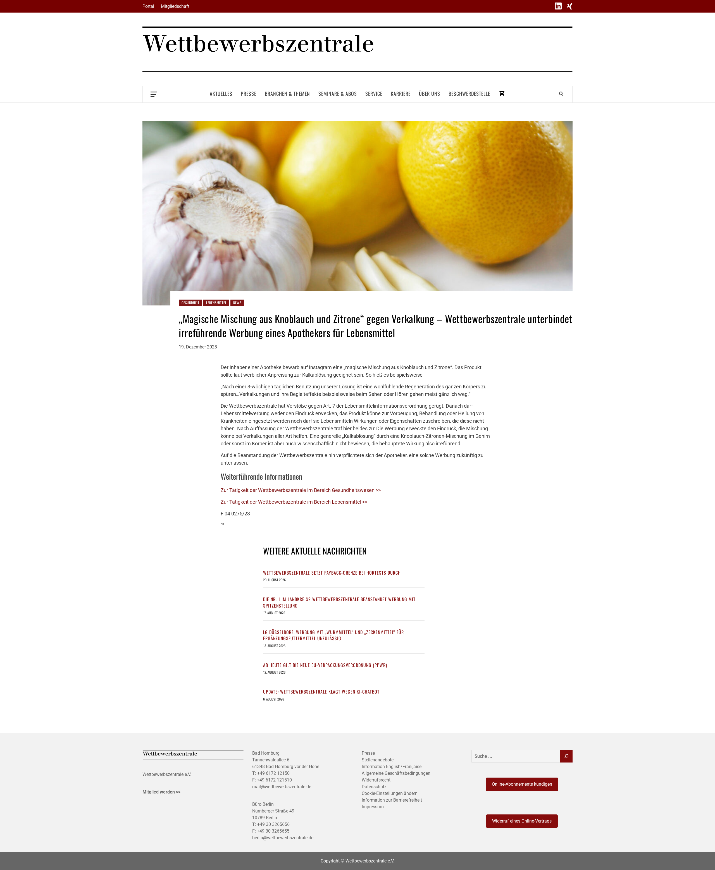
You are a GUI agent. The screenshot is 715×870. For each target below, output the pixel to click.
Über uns (429, 93)
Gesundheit (190, 302)
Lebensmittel (216, 302)
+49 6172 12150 (273, 773)
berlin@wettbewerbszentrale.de (282, 837)
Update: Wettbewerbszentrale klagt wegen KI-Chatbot (321, 691)
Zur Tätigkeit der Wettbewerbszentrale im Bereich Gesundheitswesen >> (301, 490)
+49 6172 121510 (274, 780)
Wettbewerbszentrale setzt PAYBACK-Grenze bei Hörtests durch (332, 572)
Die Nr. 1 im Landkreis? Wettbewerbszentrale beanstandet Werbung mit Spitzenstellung (339, 602)
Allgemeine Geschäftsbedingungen (396, 773)
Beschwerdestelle (469, 93)
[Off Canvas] (154, 93)
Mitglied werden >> (161, 792)
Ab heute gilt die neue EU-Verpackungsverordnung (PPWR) (325, 665)
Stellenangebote (378, 760)
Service (373, 93)
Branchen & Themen (287, 93)
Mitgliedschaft (175, 6)
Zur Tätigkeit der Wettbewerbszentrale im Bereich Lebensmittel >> (294, 502)
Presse (248, 93)
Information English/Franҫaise (391, 766)
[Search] (561, 93)
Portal (148, 6)
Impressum (373, 806)
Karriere (401, 93)
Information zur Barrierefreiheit (392, 800)
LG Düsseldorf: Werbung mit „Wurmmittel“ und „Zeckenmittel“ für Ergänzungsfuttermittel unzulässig (333, 635)
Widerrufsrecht (376, 780)
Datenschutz (374, 786)
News (237, 302)
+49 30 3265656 (273, 824)
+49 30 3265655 (273, 831)
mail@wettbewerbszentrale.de (281, 786)
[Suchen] (566, 756)
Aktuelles (221, 93)
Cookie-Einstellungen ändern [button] (390, 793)
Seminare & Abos (337, 93)
